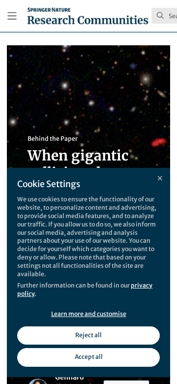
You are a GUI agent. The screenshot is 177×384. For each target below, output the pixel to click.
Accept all (89, 356)
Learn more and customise (88, 314)
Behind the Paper (53, 138)
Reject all (88, 335)
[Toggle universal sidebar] (12, 16)
